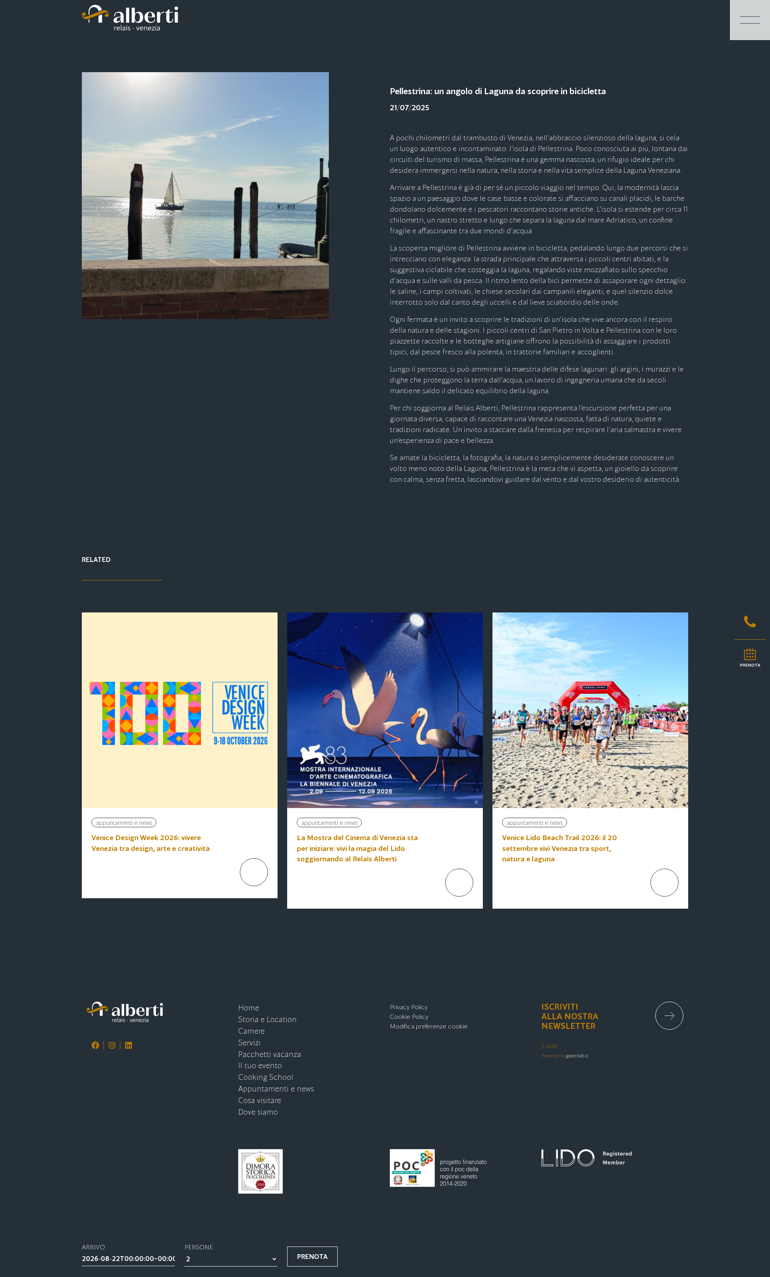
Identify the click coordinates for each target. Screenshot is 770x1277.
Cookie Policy (409, 1016)
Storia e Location (267, 1018)
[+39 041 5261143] (750, 621)
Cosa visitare (259, 1099)
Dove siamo (258, 1111)
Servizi (249, 1042)
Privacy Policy (409, 1006)
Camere (251, 1030)
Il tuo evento (260, 1064)
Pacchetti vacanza (269, 1053)
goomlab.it (577, 1055)
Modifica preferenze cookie (429, 1025)
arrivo (93, 1246)
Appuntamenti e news (276, 1088)
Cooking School (265, 1076)
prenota (312, 1256)
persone (198, 1246)
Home (248, 1007)
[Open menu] (750, 20)
